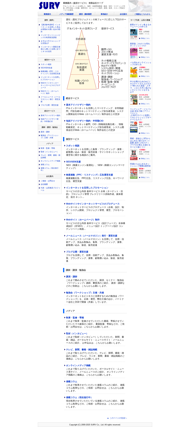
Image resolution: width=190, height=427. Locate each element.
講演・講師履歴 (85, 14)
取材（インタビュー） (77, 333)
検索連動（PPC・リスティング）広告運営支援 (89, 174)
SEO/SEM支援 (73, 161)
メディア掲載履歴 (66, 14)
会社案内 (123, 14)
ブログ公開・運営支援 (77, 251)
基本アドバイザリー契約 (78, 104)
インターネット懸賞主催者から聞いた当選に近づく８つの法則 (50, 49)
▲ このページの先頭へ (117, 418)
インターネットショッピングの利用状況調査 (50, 36)
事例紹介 (104, 14)
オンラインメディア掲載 (78, 365)
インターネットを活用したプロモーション (87, 187)
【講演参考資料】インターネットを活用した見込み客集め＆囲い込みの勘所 (50, 28)
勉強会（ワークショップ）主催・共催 (85, 292)
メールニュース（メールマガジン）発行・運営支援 (91, 235)
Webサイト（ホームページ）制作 (83, 219)
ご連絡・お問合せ (48, 181)
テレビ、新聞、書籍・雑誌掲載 (81, 349)
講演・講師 (71, 276)
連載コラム (71, 381)
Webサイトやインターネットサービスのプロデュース (93, 203)
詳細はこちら (145, 38)
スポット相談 (72, 145)
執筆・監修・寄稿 (75, 317)
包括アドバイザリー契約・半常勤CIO (84, 120)
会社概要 (44, 184)
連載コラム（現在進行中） (79, 397)
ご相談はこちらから (142, 14)
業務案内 (47, 14)
